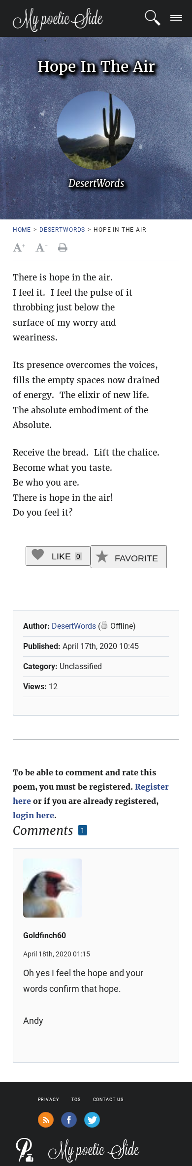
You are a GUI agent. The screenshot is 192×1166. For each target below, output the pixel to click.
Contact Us (108, 1099)
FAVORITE (135, 558)
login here (33, 815)
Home (22, 229)
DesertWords (62, 229)
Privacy (48, 1099)
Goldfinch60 (44, 935)
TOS (76, 1099)
